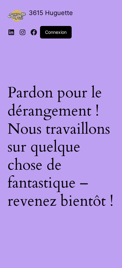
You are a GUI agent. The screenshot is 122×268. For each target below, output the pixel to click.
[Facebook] (34, 32)
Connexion (56, 32)
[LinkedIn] (11, 32)
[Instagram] (22, 32)
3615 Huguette (51, 13)
